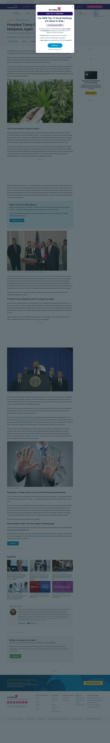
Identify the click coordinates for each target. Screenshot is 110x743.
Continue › (55, 45)
